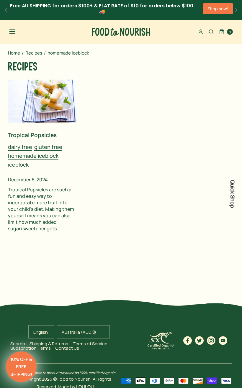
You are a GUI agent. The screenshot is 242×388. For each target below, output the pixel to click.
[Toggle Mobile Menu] (15, 31)
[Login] (201, 32)
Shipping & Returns (49, 343)
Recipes (33, 53)
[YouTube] (223, 340)
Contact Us (67, 348)
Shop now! (218, 8)
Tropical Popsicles (32, 135)
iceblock (18, 164)
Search (17, 343)
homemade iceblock (33, 155)
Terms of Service (90, 343)
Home (14, 53)
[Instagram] (211, 340)
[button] (21, 366)
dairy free (20, 146)
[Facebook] (187, 340)
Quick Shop (232, 194)
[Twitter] (199, 340)
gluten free (48, 146)
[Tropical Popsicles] (42, 101)
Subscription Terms (30, 348)
